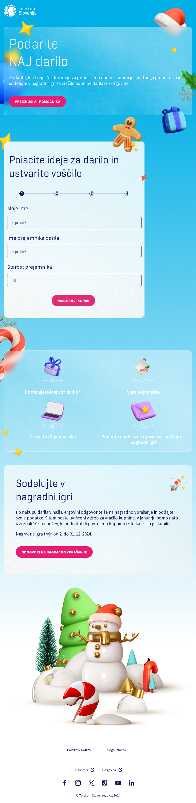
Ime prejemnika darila (33, 238)
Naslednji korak (73, 300)
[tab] (21, 193)
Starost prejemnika (29, 267)
